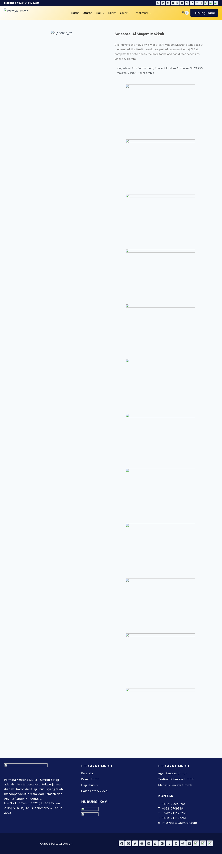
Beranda (87, 773)
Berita (112, 13)
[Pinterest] (177, 3)
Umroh (87, 13)
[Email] (189, 843)
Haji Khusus (89, 785)
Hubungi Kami (204, 13)
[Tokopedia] (216, 3)
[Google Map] (206, 3)
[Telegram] (201, 3)
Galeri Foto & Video (94, 791)
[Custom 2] (203, 843)
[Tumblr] (187, 3)
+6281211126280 (28, 3)
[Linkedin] (182, 3)
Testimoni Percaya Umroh (176, 779)
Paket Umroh (90, 779)
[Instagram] (168, 3)
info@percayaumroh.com (179, 823)
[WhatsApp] (197, 3)
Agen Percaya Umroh (172, 773)
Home (75, 13)
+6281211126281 (174, 818)
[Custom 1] (196, 843)
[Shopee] (211, 3)
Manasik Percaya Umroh (175, 785)
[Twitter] (163, 3)
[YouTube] (173, 3)
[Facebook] (158, 3)
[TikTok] (192, 3)
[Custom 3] (210, 843)
